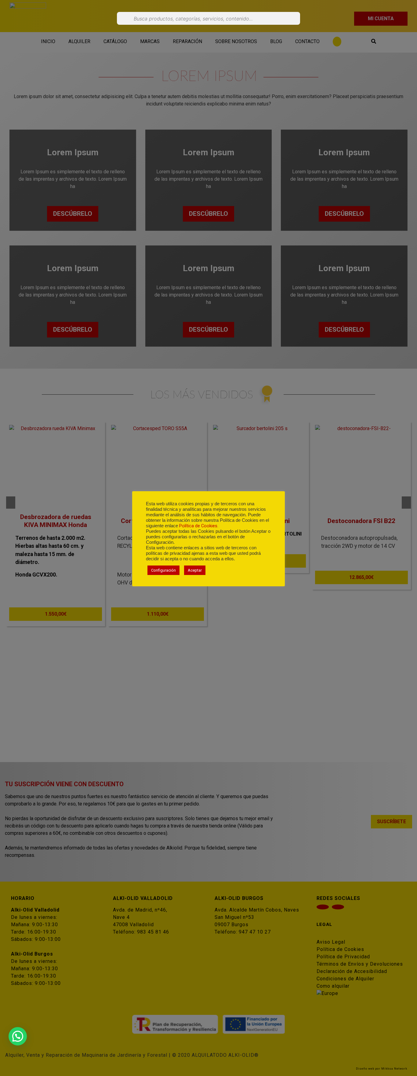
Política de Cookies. (198, 526)
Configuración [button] (163, 570)
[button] (18, 1036)
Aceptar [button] (195, 570)
